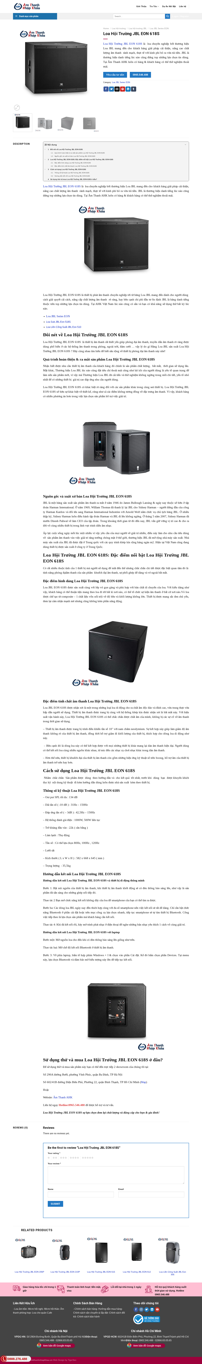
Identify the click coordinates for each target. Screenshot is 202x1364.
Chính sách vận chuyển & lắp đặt (90, 1312)
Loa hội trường (119, 28)
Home (106, 28)
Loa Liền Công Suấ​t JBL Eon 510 (63, 327)
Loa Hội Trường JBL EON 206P (29, 1272)
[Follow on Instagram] (141, 1309)
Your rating (54, 1153)
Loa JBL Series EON (159, 28)
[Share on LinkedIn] (128, 89)
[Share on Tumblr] (133, 89)
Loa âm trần (20, 1309)
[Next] (93, 68)
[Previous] (18, 68)
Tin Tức (153, 6)
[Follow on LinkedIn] (152, 1309)
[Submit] (167, 16)
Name (50, 1189)
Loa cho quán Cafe (42, 1312)
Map (143, 1082)
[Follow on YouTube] (157, 1309)
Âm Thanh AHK (62, 1097)
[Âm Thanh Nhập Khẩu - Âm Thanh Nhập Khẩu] (28, 6)
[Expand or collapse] (185, 144)
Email (121, 1189)
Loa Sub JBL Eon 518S (58, 322)
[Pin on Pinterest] (122, 89)
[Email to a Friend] (116, 89)
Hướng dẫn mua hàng (110, 1309)
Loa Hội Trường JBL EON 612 (137, 1272)
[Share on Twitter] (111, 89)
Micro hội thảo (51, 1309)
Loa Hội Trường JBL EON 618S (122, 43)
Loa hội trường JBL (138, 28)
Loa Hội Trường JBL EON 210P (65, 1272)
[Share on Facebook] (106, 89)
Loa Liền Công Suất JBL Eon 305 (172, 1273)
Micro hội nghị (35, 1309)
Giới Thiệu (141, 6)
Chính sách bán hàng (86, 1309)
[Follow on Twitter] (146, 1309)
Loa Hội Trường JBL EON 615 (101, 1272)
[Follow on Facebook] (136, 1309)
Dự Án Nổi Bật (169, 6)
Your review (54, 1163)
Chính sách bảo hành (88, 1316)
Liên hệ (182, 6)
